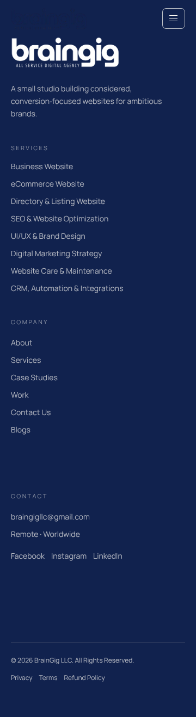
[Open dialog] (173, 18)
